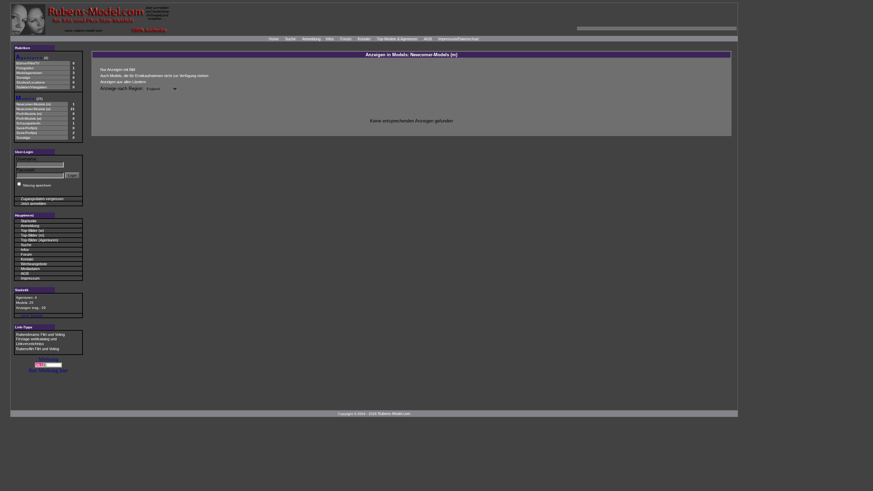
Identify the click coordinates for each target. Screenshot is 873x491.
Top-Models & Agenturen (397, 39)
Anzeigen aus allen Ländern (123, 82)
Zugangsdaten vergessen (42, 199)
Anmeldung (311, 39)
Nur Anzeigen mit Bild (117, 70)
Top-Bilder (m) (32, 235)
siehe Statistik (32, 315)
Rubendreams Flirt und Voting (40, 334)
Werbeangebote (34, 264)
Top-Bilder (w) (32, 230)
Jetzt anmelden (33, 204)
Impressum (30, 278)
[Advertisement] (657, 19)
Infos (330, 39)
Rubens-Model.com (394, 414)
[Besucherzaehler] (48, 366)
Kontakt (364, 39)
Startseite (28, 221)
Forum (345, 39)
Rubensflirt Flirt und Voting (37, 349)
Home (274, 39)
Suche (290, 39)
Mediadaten (30, 269)
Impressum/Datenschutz (458, 39)
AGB (428, 39)
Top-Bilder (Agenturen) (39, 240)
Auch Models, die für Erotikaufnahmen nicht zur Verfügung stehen (154, 76)
